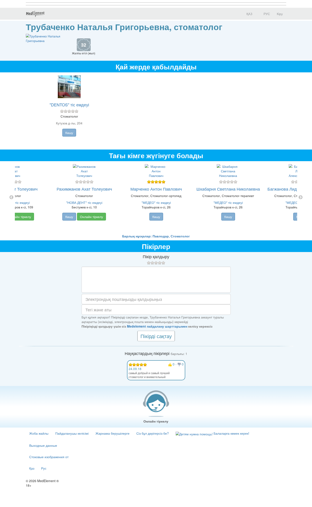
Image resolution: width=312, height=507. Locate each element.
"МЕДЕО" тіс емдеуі (156, 202)
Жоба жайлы (38, 433)
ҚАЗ (249, 13)
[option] (156, 197)
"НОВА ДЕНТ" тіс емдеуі (84, 202)
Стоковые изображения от (49, 456)
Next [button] (300, 197)
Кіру (280, 13)
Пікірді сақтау (156, 335)
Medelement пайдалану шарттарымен (157, 326)
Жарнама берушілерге (112, 433)
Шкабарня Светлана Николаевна (228, 189)
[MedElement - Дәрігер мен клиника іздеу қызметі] (35, 13)
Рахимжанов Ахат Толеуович (84, 189)
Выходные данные (43, 445)
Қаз (31, 468)
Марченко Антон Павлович (156, 189)
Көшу (69, 132)
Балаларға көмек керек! (231, 433)
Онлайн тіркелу (19, 216)
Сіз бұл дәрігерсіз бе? (152, 433)
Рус (43, 468)
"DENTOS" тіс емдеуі (69, 105)
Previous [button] (11, 197)
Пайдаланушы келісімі (72, 433)
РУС (266, 13)
